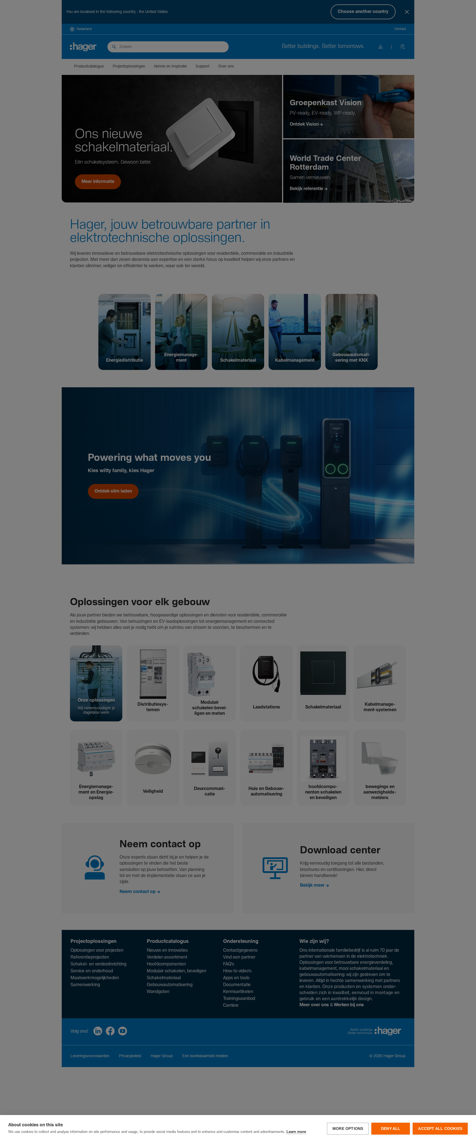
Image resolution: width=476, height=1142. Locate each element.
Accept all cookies (440, 1129)
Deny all (391, 1129)
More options (347, 1129)
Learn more (296, 1132)
